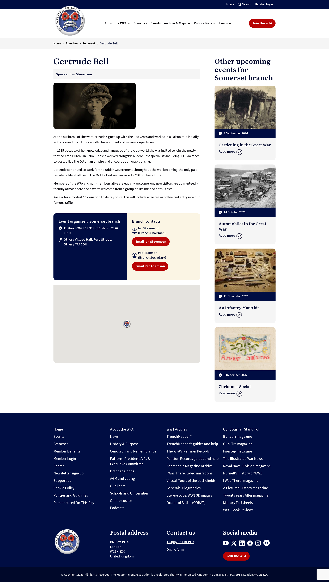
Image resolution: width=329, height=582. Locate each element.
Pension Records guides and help (193, 458)
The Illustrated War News (243, 458)
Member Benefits (66, 451)
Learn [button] (223, 23)
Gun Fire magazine (238, 444)
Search (246, 4)
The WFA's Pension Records (188, 451)
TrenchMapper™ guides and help (192, 444)
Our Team (118, 486)
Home (230, 4)
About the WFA (121, 429)
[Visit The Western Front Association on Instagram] (259, 544)
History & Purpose (124, 444)
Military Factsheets (238, 502)
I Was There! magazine (241, 480)
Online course (121, 500)
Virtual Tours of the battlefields (191, 480)
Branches (72, 43)
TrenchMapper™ (179, 436)
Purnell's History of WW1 (242, 473)
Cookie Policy (63, 488)
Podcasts (117, 508)
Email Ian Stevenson (150, 241)
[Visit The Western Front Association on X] (235, 544)
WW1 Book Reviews (238, 510)
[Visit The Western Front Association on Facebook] (251, 544)
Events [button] (155, 23)
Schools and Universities (129, 493)
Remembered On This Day (73, 502)
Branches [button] (140, 23)
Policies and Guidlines (70, 495)
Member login (264, 4)
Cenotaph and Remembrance (133, 451)
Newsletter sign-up (68, 473)
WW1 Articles (177, 429)
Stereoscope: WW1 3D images (189, 495)
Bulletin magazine (237, 436)
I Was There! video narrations (189, 473)
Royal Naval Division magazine (247, 466)
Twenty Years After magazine (246, 495)
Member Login (64, 458)
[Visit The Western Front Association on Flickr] (267, 544)
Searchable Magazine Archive (190, 466)
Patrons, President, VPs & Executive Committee (130, 461)
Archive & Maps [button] (175, 23)
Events (58, 436)
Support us (62, 480)
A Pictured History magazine (245, 488)
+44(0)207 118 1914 (180, 542)
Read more (227, 151)
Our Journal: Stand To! (241, 429)
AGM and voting (122, 478)
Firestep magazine (237, 451)
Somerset (88, 43)
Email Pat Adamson (150, 266)
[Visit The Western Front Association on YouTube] (227, 544)
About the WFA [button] (115, 23)
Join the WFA (262, 23)
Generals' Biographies (184, 488)
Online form (175, 549)
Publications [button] (203, 23)
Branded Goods (122, 471)
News (114, 436)
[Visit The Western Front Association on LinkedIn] (243, 544)
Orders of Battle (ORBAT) (186, 502)
